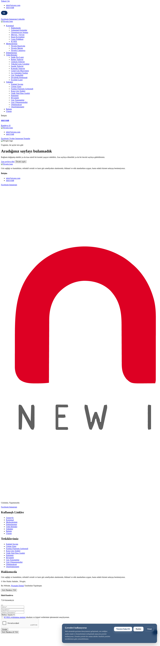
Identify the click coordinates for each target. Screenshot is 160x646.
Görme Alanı (16, 86)
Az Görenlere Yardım (19, 73)
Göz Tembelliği (17, 75)
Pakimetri (14, 95)
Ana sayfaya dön (7, 161)
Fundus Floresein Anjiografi (22, 89)
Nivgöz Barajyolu (18, 46)
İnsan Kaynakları (17, 37)
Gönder (4, 629)
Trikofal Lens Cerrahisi (20, 64)
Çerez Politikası (17, 39)
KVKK (14, 41)
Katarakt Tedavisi (18, 68)
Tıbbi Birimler (11, 55)
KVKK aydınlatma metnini (15, 617)
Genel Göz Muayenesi (20, 71)
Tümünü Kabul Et (123, 629)
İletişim (9, 109)
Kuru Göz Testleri (18, 91)
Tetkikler (9, 82)
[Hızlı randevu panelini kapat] (2, 605)
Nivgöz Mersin (17, 48)
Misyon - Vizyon (17, 35)
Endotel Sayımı (17, 84)
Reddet (138, 629)
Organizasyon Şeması (19, 32)
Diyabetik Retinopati (19, 77)
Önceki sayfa (21, 162)
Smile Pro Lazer (17, 57)
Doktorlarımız (11, 53)
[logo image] (7, 128)
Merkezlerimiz (11, 44)
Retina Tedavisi (17, 59)
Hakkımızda (16, 28)
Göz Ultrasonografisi (19, 102)
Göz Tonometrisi (17, 100)
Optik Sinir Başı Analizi (20, 93)
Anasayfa (10, 518)
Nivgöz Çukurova (18, 50)
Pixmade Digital (17, 586)
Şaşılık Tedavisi (17, 66)
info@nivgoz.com (13, 5)
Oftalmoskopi (16, 104)
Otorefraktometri (17, 107)
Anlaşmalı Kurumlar (19, 30)
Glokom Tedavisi (18, 62)
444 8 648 (10, 8)
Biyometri (15, 98)
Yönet (149, 629)
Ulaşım (9, 111)
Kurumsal (10, 26)
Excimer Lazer (17, 80)
